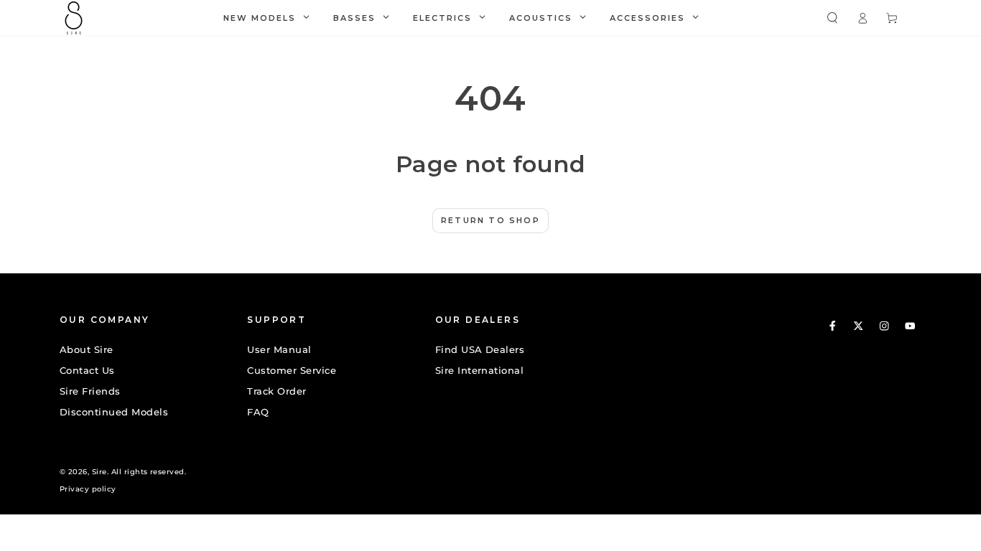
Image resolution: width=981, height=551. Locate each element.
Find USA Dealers (480, 349)
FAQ (258, 412)
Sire (99, 472)
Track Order (276, 391)
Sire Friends (90, 391)
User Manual (279, 349)
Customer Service (291, 370)
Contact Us (87, 370)
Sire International (479, 370)
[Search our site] (832, 17)
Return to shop (490, 220)
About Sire (86, 349)
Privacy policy (88, 489)
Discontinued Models (114, 412)
